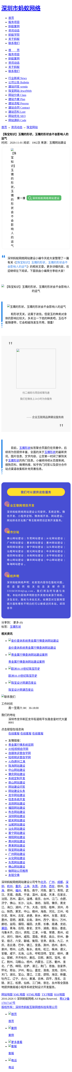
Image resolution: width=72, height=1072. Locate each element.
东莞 (35, 886)
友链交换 (14, 875)
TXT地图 (47, 994)
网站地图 (7, 994)
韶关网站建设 (16, 820)
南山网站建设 (16, 782)
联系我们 (14, 43)
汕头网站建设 (16, 828)
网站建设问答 (16, 786)
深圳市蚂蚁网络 (21, 8)
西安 (52, 886)
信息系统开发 (16, 799)
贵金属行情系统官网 (21, 744)
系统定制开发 (16, 778)
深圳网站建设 (16, 816)
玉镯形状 (24, 447)
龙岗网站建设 (16, 803)
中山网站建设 (16, 769)
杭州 (10, 886)
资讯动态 (14, 30)
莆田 (4, 928)
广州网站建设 (16, 854)
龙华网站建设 (16, 795)
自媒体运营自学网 (19, 753)
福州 (18, 890)
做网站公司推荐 (18, 870)
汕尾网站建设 (16, 824)
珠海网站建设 (16, 765)
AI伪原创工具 (16, 761)
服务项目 (14, 22)
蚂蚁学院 (14, 34)
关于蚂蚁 (14, 38)
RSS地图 (59, 994)
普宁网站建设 (16, 833)
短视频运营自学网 (19, 757)
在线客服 (14, 733)
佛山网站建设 (16, 866)
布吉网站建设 (16, 812)
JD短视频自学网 (18, 748)
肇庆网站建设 (16, 774)
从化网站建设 (16, 858)
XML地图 (19, 994)
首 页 (14, 50)
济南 (43, 886)
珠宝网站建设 (16, 849)
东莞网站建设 (16, 862)
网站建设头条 (16, 791)
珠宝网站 (32, 127)
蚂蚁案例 (14, 26)
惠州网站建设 (16, 841)
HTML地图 (33, 994)
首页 (11, 17)
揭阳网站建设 (16, 837)
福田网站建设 (16, 807)
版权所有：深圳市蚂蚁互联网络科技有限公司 (29, 1007)
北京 (43, 882)
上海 (26, 886)
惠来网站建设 (16, 845)
